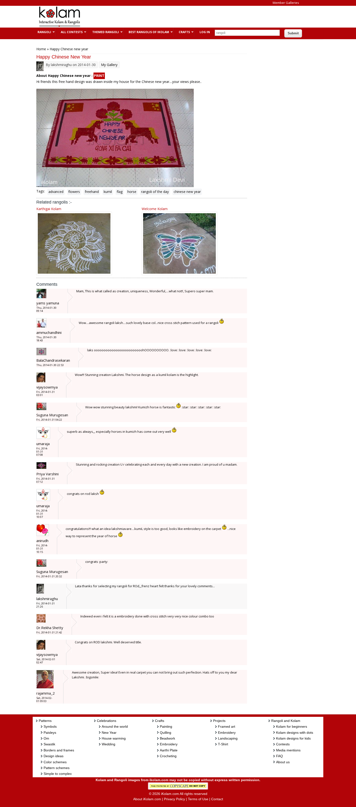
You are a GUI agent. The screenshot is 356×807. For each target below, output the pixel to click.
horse (131, 191)
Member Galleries (286, 2)
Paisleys (50, 732)
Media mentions (288, 750)
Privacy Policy (174, 799)
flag (120, 191)
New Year (109, 732)
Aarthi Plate (169, 750)
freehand (92, 191)
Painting (166, 726)
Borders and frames (59, 750)
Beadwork (167, 738)
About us (283, 762)
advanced (55, 191)
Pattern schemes (57, 768)
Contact (217, 799)
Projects (219, 721)
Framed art (226, 726)
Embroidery (169, 744)
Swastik (49, 744)
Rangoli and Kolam (285, 721)
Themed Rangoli (103, 32)
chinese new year (187, 191)
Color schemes (55, 762)
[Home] (59, 26)
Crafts (182, 32)
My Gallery (109, 64)
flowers (74, 191)
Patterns (45, 721)
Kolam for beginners (291, 726)
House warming (114, 738)
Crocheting (168, 756)
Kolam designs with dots (294, 732)
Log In (205, 32)
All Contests (69, 32)
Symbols (50, 726)
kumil (108, 191)
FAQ (279, 756)
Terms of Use (198, 799)
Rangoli (42, 32)
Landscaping (228, 738)
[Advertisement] (174, 17)
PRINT (99, 75)
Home (41, 49)
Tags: (40, 191)
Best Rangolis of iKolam (146, 32)
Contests (283, 744)
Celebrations (106, 721)
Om (46, 738)
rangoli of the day (155, 191)
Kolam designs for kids (293, 738)
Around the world (115, 726)
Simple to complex (58, 774)
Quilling (165, 732)
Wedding (108, 744)
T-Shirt (223, 744)
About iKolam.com (147, 799)
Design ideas (53, 756)
